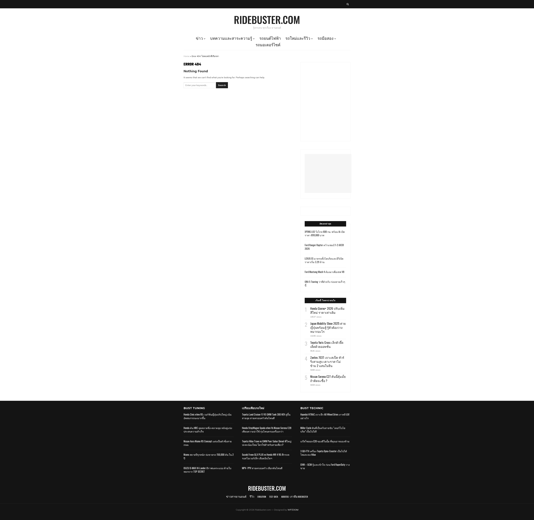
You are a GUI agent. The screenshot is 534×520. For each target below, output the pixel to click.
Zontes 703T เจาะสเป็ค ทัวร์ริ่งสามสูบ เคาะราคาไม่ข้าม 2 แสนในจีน (327, 361)
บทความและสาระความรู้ (231, 39)
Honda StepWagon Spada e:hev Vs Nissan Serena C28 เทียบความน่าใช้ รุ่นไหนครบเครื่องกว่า (266, 429)
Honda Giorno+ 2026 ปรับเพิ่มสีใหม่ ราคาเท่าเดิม (327, 310)
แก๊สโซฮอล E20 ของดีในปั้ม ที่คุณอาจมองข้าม (324, 441)
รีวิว (252, 497)
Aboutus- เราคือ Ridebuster (294, 497)
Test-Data (273, 497)
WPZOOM (293, 509)
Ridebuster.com (267, 19)
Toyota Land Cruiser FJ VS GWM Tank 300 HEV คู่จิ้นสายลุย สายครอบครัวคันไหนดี (266, 416)
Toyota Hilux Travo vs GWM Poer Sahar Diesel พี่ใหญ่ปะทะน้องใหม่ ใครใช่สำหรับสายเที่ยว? (266, 442)
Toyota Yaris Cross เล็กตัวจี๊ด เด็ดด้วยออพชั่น (326, 344)
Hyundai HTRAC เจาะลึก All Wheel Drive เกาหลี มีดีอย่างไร (324, 416)
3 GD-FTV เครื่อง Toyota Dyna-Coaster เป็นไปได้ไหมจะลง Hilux (323, 452)
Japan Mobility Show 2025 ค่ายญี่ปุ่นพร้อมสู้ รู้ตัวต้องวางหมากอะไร (328, 327)
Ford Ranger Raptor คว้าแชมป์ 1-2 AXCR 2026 (324, 246)
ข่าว (199, 39)
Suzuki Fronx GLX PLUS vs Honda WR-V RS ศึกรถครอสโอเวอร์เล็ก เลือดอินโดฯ (265, 456)
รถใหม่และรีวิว (297, 39)
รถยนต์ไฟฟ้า (270, 39)
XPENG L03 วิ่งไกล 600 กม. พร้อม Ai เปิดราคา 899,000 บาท (325, 233)
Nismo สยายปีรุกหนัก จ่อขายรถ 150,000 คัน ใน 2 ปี (209, 456)
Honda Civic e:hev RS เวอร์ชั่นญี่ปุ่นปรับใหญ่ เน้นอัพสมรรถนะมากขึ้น (207, 416)
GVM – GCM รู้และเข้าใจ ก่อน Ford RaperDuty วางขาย (325, 466)
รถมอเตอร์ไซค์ (268, 45)
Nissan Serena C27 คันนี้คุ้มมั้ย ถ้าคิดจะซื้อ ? (328, 378)
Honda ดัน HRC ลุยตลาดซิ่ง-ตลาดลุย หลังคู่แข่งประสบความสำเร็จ (208, 429)
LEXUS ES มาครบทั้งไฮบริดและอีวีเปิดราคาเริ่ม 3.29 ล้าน (324, 260)
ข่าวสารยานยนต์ (236, 497)
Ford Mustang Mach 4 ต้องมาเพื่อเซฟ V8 (324, 272)
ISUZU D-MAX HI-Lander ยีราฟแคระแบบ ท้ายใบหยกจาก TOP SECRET (207, 469)
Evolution (261, 497)
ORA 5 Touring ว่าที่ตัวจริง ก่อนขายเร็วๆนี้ (325, 283)
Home (187, 56)
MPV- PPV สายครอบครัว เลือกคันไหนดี (262, 468)
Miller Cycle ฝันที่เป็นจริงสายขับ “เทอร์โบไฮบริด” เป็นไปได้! (322, 429)
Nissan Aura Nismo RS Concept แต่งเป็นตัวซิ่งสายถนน (208, 442)
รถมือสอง (325, 39)
